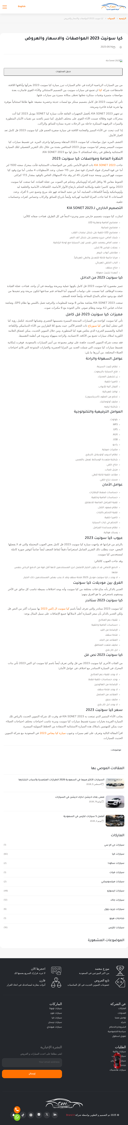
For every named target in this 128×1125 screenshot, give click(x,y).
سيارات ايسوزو (115, 891)
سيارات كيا (118, 854)
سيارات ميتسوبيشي (112, 882)
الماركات (122, 1009)
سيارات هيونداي (54, 1027)
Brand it (70, 1114)
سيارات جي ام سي (114, 845)
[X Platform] (47, 1115)
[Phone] (17, 1109)
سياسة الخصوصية (117, 1032)
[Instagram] (39, 1115)
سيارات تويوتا (55, 1009)
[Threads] (31, 1115)
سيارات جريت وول (114, 909)
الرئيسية (122, 18)
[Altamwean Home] (113, 6)
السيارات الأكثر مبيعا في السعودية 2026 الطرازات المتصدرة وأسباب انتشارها (61, 780)
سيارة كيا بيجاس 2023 (53, 733)
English (22, 7)
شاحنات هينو (117, 918)
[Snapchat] (13, 1115)
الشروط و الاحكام (117, 1027)
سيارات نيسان (55, 1022)
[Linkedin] (55, 1115)
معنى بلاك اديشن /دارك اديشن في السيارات (79, 797)
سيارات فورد (56, 1013)
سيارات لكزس (116, 928)
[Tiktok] (23, 1115)
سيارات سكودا (116, 863)
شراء (123, 1022)
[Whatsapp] (17, 1117)
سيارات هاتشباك (118, 1070)
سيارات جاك (117, 900)
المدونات (111, 18)
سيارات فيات (117, 872)
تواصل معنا (120, 1018)
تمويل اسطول (119, 1036)
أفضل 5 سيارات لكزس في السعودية (84, 816)
